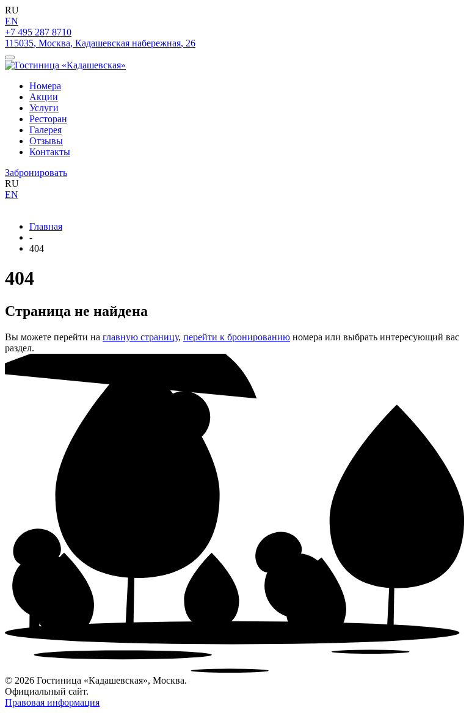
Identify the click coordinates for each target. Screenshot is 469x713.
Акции (43, 97)
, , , (100, 43)
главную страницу (140, 337)
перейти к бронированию (236, 337)
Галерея (45, 130)
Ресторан (48, 119)
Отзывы (46, 141)
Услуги (44, 108)
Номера (45, 86)
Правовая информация (52, 702)
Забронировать (36, 172)
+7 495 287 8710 (38, 32)
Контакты (49, 152)
